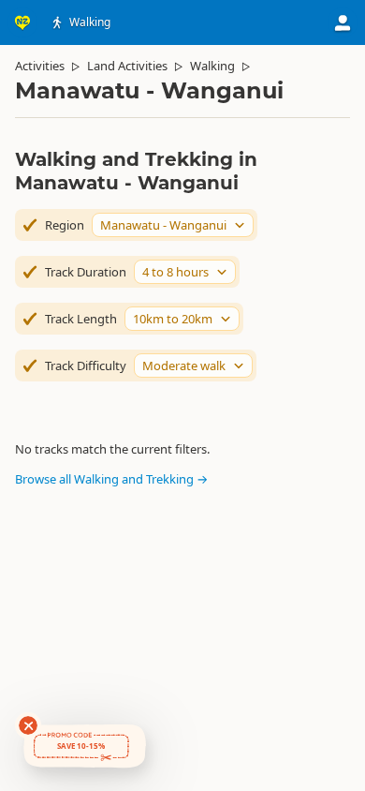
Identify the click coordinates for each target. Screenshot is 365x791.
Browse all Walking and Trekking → (111, 478)
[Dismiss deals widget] (28, 725)
